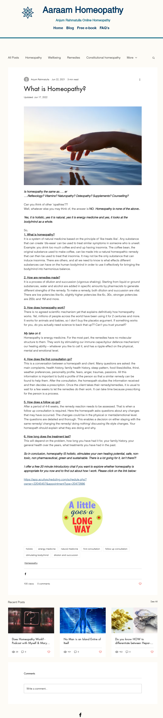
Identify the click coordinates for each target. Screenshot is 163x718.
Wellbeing (54, 57)
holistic (29, 548)
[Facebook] (80, 715)
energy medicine (47, 548)
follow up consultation (116, 548)
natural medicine (69, 548)
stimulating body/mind (37, 555)
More (130, 57)
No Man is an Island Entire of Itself (82, 641)
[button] (153, 57)
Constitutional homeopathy (103, 57)
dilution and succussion (66, 555)
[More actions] (140, 79)
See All (154, 601)
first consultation (91, 548)
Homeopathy (33, 57)
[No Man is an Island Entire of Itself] (83, 620)
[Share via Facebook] (25, 573)
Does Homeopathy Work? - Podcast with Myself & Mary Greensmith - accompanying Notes (29, 641)
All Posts (13, 57)
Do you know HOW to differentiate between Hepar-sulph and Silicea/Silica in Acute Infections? (132, 641)
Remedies (73, 57)
